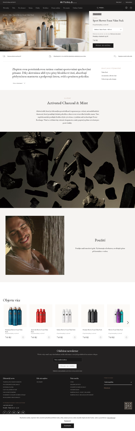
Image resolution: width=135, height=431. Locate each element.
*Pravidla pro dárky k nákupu (12, 382)
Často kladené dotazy (10, 389)
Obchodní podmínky (9, 392)
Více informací (111, 418)
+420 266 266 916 (8, 405)
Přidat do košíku (103, 45)
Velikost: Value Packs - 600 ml (103, 29)
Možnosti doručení (115, 34)
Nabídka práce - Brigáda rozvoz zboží (81, 395)
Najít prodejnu (129, 2)
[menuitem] (6, 8)
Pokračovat (107, 388)
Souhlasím (67, 425)
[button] (80, 31)
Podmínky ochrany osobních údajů (14, 395)
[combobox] (109, 8)
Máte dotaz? (119, 2)
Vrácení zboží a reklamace (11, 384)
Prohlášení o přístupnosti (11, 397)
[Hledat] (97, 8)
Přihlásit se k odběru (67, 366)
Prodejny (40, 382)
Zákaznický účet (75, 384)
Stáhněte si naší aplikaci (78, 387)
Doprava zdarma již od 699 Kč (9, 2)
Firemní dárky (74, 389)
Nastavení (67, 421)
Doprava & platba (8, 387)
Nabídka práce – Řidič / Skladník (80, 392)
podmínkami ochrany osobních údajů (74, 371)
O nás (72, 382)
